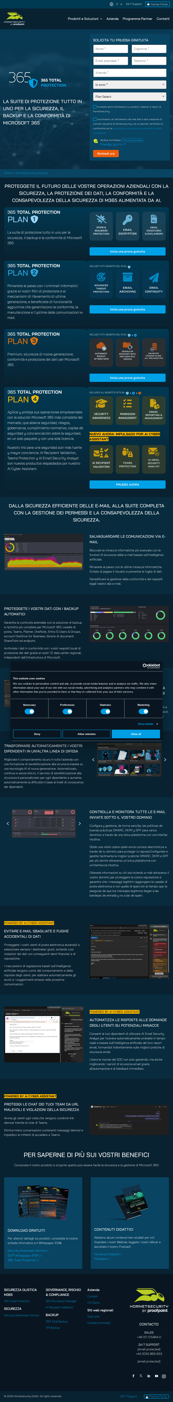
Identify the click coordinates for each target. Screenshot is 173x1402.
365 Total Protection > (23, 1260)
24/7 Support (134, 4)
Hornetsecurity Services (32, 173)
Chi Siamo (93, 1302)
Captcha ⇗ (113, 144)
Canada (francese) (98, 1323)
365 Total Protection (17, 1301)
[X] (142, 1376)
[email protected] (148, 1349)
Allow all (136, 734)
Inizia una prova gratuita (127, 251)
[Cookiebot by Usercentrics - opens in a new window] (145, 666)
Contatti (163, 19)
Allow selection (87, 734)
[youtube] (156, 1376)
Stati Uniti (93, 1316)
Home (8, 173)
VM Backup (53, 1327)
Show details (145, 723)
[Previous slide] (93, 759)
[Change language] (116, 4)
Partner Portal (159, 4)
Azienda (112, 19)
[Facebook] (134, 1376)
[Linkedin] (149, 1376)
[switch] (67, 711)
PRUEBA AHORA (127, 484)
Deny (37, 734)
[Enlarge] (79, 538)
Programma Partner (137, 19)
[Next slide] (165, 759)
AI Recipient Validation (59, 1307)
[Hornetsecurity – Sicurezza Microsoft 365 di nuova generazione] (14, 19)
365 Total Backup (57, 1321)
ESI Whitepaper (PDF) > (25, 1255)
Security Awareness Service (21, 1315)
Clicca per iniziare (132, 140)
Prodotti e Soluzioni (83, 19)
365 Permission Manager (61, 1301)
